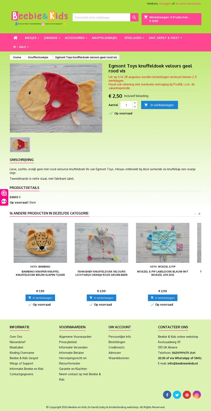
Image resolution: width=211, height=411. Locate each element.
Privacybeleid (68, 342)
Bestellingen (117, 342)
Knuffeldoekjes (104, 38)
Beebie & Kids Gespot (24, 358)
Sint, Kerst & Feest (164, 38)
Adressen (115, 352)
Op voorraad (19, 202)
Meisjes (30, 38)
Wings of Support (21, 363)
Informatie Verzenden (73, 347)
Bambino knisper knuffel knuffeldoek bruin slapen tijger (40, 273)
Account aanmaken (188, 3)
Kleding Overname (22, 352)
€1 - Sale (19, 47)
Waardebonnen (119, 358)
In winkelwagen (159, 105)
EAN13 (14, 197)
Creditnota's (117, 347)
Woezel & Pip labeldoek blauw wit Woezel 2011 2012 (162, 273)
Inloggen (165, 3)
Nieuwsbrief (17, 342)
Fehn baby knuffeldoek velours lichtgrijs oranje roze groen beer (101, 273)
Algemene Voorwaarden (75, 336)
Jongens (50, 38)
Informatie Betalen (71, 352)
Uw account (120, 327)
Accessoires (74, 38)
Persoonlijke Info (120, 336)
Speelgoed (132, 38)
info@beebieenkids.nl (183, 363)
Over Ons (16, 336)
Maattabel (16, 347)
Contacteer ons (173, 327)
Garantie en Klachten (73, 368)
